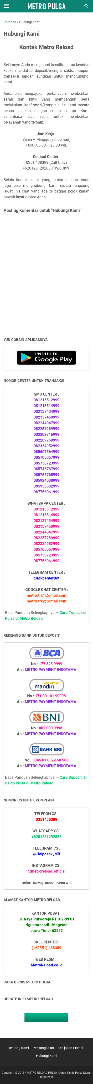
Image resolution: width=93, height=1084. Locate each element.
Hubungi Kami (46, 1056)
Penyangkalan (43, 1048)
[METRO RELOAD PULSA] (47, 6)
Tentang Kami (18, 1048)
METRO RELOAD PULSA (42, 1072)
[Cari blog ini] (86, 6)
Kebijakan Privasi (70, 1048)
